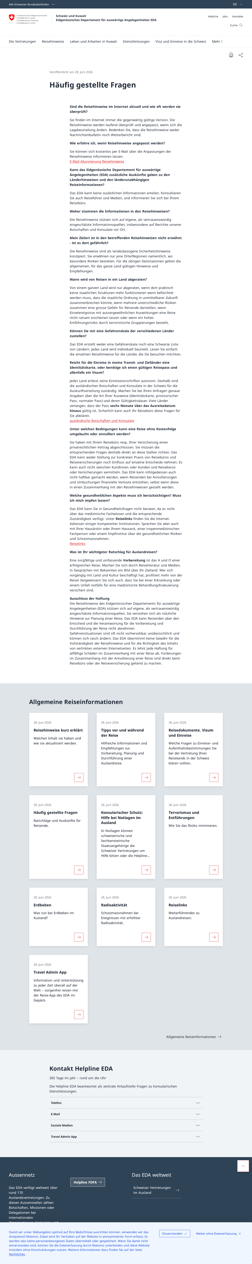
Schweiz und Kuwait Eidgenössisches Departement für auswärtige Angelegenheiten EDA (106, 18)
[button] (22, 41)
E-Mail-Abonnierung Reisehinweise (97, 161)
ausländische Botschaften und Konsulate (102, 420)
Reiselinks (77, 543)
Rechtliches (17, 1254)
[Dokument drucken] (231, 54)
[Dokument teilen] (240, 54)
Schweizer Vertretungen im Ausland (152, 1190)
